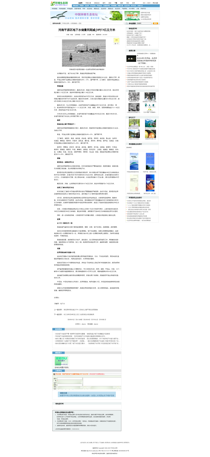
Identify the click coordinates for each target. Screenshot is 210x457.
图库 (121, 3)
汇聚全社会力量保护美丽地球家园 (137, 84)
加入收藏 (79, 319)
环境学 (82, 6)
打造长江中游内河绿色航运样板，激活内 (139, 201)
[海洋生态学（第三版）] (150, 192)
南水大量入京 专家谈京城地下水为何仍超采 (70, 338)
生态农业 (89, 8)
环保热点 (99, 6)
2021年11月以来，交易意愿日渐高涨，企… (139, 45)
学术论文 (133, 6)
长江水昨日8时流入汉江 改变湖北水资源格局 (79, 314)
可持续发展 (62, 8)
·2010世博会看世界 (145, 19)
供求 (133, 3)
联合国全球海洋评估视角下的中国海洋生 (139, 218)
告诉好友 (86, 319)
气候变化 (124, 8)
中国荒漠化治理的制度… (134, 193)
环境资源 (54, 8)
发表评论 (71, 319)
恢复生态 (96, 8)
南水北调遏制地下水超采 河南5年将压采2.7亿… (104, 341)
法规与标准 (77, 8)
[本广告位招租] (86, 20)
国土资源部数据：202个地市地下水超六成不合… (103, 338)
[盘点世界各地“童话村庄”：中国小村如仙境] (150, 126)
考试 (127, 3)
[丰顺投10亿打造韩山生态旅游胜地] (134, 137)
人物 (137, 8)
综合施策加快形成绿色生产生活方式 (137, 211)
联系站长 (107, 442)
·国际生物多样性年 (145, 15)
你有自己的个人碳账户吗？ (134, 35)
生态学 (87, 6)
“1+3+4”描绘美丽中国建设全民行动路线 (138, 205)
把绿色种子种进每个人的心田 (135, 214)
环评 (84, 8)
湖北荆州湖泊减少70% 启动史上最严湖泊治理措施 (81, 310)
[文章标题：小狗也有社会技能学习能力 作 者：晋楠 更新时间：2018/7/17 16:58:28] (134, 111)
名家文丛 (140, 6)
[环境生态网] (59, 5)
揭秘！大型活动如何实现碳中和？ (136, 37)
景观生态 (110, 8)
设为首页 (83, 442)
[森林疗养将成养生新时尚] (134, 126)
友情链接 (114, 442)
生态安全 (117, 8)
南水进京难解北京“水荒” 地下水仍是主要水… (70, 343)
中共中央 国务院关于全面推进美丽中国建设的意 (141, 69)
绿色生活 (96, 3)
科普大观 (120, 6)
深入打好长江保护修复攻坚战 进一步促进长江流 (141, 71)
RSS (144, 3)
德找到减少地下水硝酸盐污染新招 (98, 334)
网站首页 (75, 6)
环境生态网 (65, 23)
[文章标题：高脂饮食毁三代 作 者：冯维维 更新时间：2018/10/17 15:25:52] (134, 100)
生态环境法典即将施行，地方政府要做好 (139, 220)
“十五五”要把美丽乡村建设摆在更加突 (138, 207)
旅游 (110, 3)
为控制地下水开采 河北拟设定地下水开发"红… (104, 343)
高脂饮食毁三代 (134, 101)
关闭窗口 (102, 319)
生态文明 (127, 6)
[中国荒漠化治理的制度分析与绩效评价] (134, 192)
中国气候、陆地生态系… (150, 172)
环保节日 (143, 8)
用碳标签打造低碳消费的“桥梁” (136, 43)
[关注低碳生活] (132, 20)
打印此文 (94, 319)
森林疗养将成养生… (134, 128)
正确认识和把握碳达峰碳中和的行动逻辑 (139, 73)
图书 (104, 3)
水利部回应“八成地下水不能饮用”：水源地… (70, 341)
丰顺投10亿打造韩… (134, 139)
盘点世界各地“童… (150, 128)
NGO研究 (132, 8)
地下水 (62, 304)
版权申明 (120, 442)
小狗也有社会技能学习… (134, 112)
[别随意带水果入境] (150, 137)
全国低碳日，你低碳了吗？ (134, 33)
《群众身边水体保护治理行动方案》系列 (139, 209)
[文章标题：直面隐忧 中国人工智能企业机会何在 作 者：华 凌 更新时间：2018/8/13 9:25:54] (150, 100)
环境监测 (70, 8)
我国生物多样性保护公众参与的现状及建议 (139, 75)
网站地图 (155, 3)
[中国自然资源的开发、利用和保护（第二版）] (134, 170)
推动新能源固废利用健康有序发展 (137, 216)
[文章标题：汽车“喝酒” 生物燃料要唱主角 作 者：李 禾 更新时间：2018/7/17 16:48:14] (150, 111)
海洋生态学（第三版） (150, 193)
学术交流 (92, 6)
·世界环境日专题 (145, 12)
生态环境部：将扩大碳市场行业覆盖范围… (139, 31)
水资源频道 (74, 23)
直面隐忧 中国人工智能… (150, 101)
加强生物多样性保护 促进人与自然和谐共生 (140, 77)
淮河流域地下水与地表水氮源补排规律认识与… (90, 336)
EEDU (149, 3)
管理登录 (126, 442)
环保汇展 (88, 3)
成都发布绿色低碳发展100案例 (135, 41)
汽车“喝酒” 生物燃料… (150, 112)
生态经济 (103, 8)
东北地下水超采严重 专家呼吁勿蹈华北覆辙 (70, 334)
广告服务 (101, 442)
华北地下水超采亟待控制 (63, 336)
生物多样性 (106, 6)
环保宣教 (113, 6)
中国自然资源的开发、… (134, 172)
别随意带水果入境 (150, 139)
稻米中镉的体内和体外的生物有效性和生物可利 (141, 86)
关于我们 (95, 442)
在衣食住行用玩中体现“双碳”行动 (136, 39)
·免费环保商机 (144, 17)
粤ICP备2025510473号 (105, 451)
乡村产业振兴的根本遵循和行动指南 (137, 82)
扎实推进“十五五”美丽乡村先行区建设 (138, 203)
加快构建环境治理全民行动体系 (136, 80)
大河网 (83, 34)
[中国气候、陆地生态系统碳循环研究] (150, 170)
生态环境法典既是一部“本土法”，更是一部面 (140, 66)
